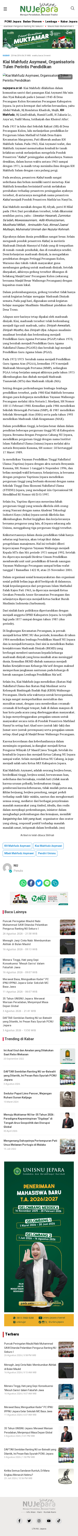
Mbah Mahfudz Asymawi (19, 853)
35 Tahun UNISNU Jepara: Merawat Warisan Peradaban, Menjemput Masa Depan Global (28, 1430)
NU (16, 865)
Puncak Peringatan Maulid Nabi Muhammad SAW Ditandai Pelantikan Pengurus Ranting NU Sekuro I (30, 1348)
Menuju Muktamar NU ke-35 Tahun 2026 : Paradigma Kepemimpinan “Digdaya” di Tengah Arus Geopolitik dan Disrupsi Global (29, 1121)
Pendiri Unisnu (47, 853)
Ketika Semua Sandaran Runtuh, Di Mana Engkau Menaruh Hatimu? (27, 1473)
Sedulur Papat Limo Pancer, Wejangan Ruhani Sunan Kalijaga (28, 1095)
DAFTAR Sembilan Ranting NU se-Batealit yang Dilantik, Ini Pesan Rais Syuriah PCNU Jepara (30, 1076)
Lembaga (51, 22)
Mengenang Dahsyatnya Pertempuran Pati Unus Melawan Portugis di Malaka (30, 1143)
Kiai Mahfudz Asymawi (48, 846)
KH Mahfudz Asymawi (17, 846)
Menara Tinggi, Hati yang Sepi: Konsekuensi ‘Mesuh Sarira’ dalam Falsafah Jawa (28, 1388)
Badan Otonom (32, 22)
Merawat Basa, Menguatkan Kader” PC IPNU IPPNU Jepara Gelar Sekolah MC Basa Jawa (28, 1409)
